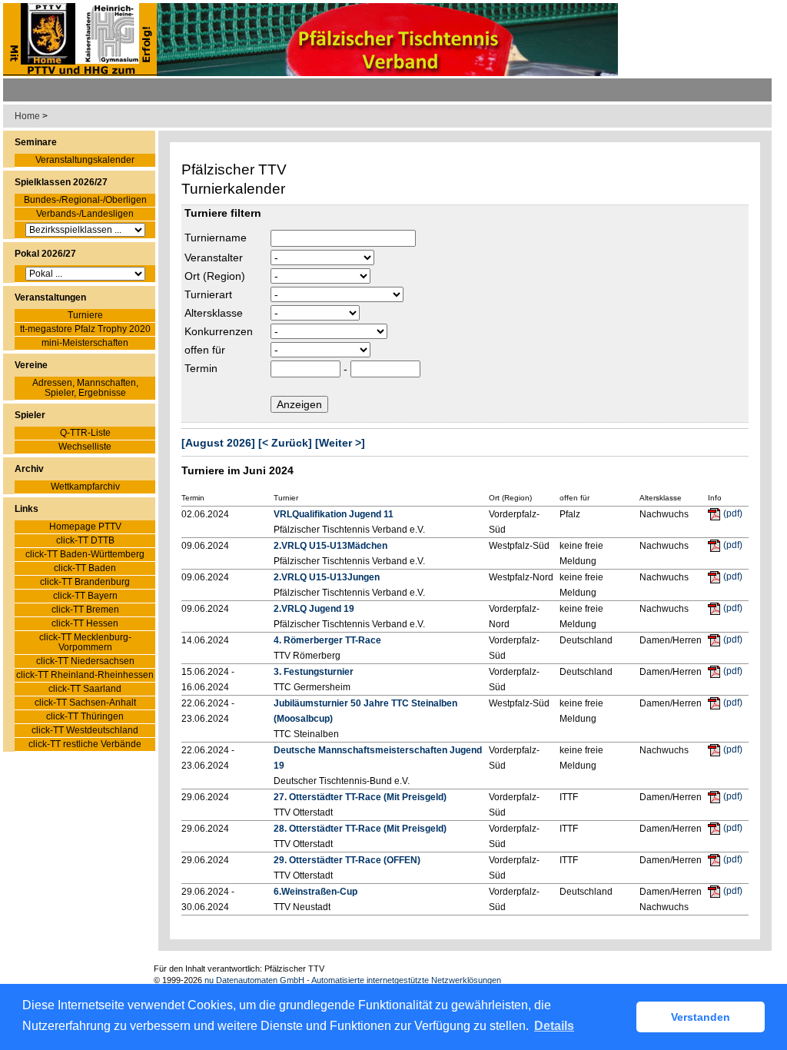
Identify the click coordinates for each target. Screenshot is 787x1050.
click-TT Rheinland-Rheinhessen (85, 675)
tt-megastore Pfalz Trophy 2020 (85, 329)
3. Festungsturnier (314, 671)
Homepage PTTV (85, 527)
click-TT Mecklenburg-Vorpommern (85, 643)
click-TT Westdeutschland (85, 731)
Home (27, 116)
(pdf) (732, 513)
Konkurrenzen (218, 331)
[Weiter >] (340, 443)
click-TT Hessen (84, 624)
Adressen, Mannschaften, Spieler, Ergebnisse (85, 388)
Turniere (85, 316)
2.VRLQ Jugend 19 (314, 608)
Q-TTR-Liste (85, 433)
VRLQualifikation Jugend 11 (334, 514)
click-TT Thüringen (85, 717)
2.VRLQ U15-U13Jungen (327, 577)
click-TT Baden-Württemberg (84, 555)
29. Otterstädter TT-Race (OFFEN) (347, 860)
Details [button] (554, 1025)
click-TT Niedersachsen (85, 661)
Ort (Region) (214, 276)
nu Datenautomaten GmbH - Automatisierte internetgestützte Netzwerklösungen (352, 980)
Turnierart (208, 294)
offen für (204, 350)
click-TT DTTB (85, 541)
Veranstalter (213, 257)
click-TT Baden (85, 568)
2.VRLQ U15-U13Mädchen (330, 545)
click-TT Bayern (85, 596)
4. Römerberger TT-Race (327, 640)
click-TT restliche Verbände (84, 744)
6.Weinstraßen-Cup (315, 891)
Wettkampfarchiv (85, 487)
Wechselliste (84, 447)
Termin (201, 368)
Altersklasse (213, 313)
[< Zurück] (285, 443)
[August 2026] (218, 443)
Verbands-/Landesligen (85, 214)
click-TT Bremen (85, 610)
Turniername (215, 237)
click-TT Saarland (84, 689)
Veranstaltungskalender (84, 160)
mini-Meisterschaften (85, 343)
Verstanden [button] (700, 1017)
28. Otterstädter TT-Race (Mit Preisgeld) (360, 828)
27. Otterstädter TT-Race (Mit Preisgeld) (360, 797)
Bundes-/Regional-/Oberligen (85, 200)
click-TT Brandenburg (85, 582)
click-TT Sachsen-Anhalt (85, 703)
